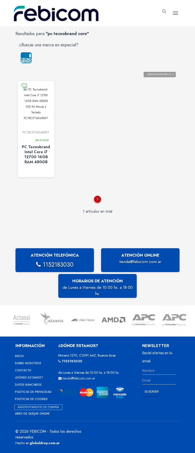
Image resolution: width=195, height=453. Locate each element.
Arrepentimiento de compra (38, 407)
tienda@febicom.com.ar (140, 261)
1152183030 (57, 264)
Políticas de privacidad (33, 392)
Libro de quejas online (32, 413)
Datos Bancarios (28, 385)
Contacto (23, 370)
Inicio (19, 356)
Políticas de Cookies (31, 399)
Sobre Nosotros (28, 363)
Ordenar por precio (159, 74)
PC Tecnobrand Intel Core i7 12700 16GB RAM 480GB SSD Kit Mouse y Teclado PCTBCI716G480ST (36, 161)
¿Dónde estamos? (29, 377)
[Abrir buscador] (164, 11)
